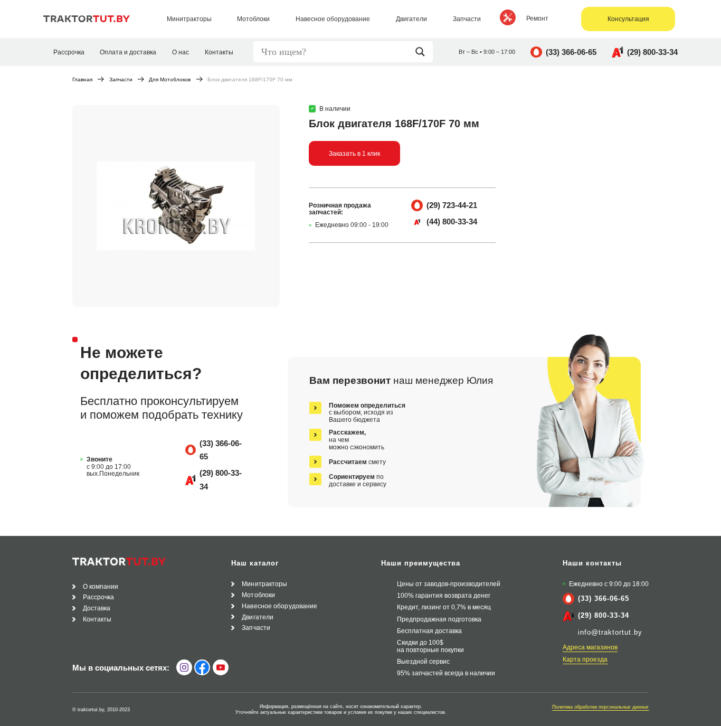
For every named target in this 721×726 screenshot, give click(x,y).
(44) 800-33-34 (451, 221)
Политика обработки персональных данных (600, 707)
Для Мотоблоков (170, 80)
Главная (82, 80)
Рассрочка (68, 52)
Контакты (219, 52)
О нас (180, 52)
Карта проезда (585, 659)
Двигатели (257, 617)
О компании (101, 586)
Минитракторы (264, 583)
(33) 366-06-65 (571, 52)
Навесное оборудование (279, 605)
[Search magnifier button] (423, 51)
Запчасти (120, 80)
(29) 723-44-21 (451, 205)
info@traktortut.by (610, 632)
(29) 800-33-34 (652, 52)
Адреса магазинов (590, 647)
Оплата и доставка (128, 52)
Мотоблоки (258, 594)
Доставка (97, 608)
